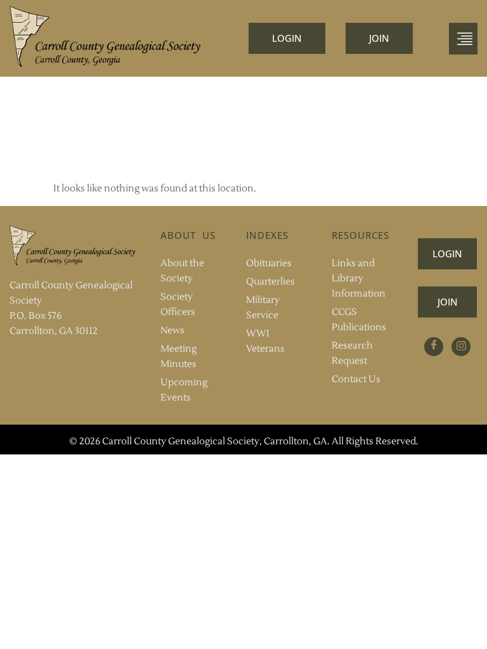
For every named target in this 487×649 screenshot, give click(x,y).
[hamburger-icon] (463, 39)
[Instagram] (461, 346)
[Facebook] (433, 346)
